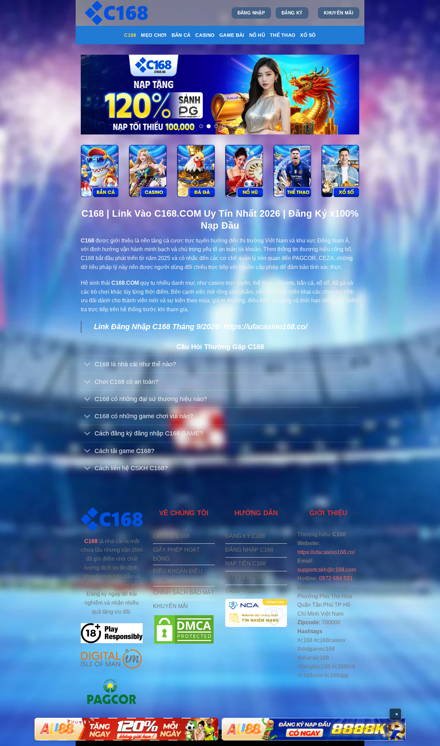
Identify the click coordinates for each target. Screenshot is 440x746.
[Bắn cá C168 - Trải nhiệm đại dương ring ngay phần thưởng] (100, 171)
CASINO (204, 35)
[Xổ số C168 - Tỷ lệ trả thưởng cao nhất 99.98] (340, 171)
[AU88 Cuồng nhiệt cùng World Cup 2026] (126, 729)
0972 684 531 (336, 578)
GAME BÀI (231, 35)
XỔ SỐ (308, 35)
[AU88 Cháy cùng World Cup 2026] (314, 729)
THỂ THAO (282, 35)
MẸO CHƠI (153, 35)
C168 (130, 35)
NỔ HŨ (257, 35)
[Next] (345, 94)
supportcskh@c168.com (326, 570)
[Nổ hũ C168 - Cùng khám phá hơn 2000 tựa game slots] (244, 171)
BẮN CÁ (181, 35)
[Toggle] (87, 365)
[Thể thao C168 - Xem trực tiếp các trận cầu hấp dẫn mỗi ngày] (292, 171)
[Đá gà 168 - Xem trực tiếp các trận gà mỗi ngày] (196, 171)
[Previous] (95, 94)
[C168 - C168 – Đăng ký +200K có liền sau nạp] (117, 13)
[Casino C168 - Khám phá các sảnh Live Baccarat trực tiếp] (148, 171)
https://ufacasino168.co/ (265, 326)
